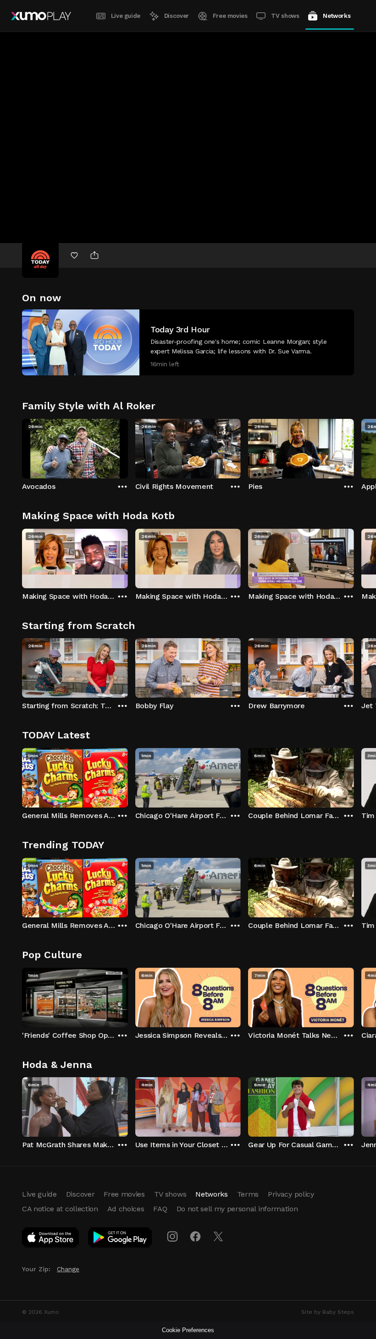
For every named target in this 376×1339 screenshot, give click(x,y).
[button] (188, 342)
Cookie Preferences (188, 1330)
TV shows (285, 15)
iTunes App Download (51, 1239)
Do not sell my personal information (237, 1208)
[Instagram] (172, 1236)
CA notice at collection (60, 1208)
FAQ (160, 1208)
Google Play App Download (120, 1239)
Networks (336, 15)
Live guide (125, 15)
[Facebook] (195, 1236)
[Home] (41, 16)
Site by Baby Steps (327, 1312)
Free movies (230, 15)
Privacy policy (291, 1194)
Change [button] (68, 1269)
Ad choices (125, 1208)
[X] (218, 1236)
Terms (248, 1194)
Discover (176, 15)
